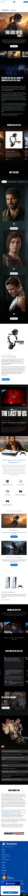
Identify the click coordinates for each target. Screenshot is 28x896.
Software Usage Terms (23, 891)
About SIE (3, 851)
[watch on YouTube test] (24, 405)
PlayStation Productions (6, 856)
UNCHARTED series (6, 815)
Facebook (16, 826)
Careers (3, 852)
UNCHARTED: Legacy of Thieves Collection (12, 814)
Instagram (21, 826)
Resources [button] (4, 870)
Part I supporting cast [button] (12, 181)
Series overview (5, 10)
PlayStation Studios (5, 854)
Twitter (13, 826)
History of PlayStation (5, 859)
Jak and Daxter (9, 798)
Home (3, 846)
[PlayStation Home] (14, 2)
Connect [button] (3, 873)
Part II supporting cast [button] (21, 181)
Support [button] (3, 867)
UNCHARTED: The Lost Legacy (9, 812)
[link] (14, 146)
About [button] (3, 849)
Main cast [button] (4, 181)
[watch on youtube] (21, 632)
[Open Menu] (1, 2)
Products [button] (4, 862)
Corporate (3, 857)
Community (13, 10)
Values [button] (3, 865)
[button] (14, 54)
